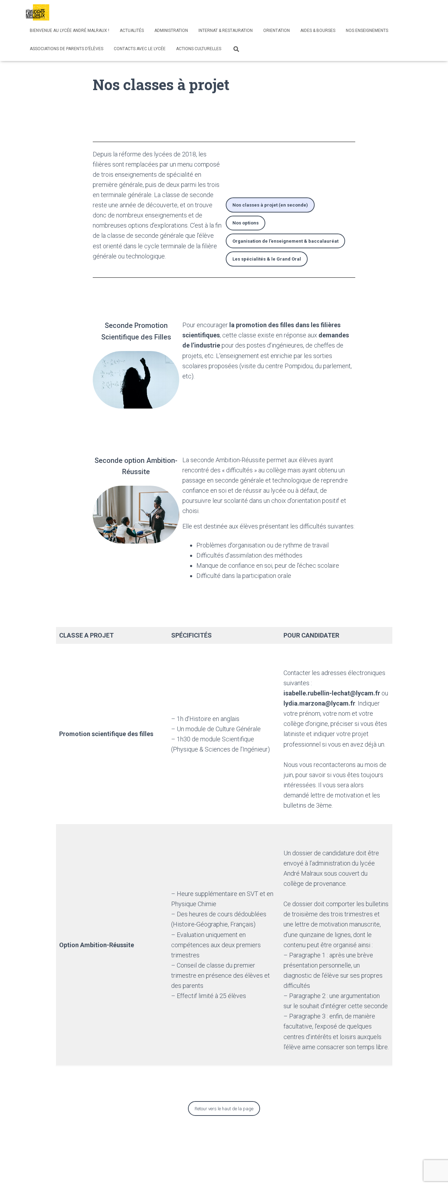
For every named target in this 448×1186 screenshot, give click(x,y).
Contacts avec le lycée (140, 48)
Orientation (276, 30)
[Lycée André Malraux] (37, 12)
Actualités (132, 30)
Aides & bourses (317, 30)
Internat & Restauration (225, 30)
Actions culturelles (198, 48)
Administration (171, 30)
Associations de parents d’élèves (66, 48)
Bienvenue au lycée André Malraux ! (69, 30)
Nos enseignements (367, 30)
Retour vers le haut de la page (224, 1108)
